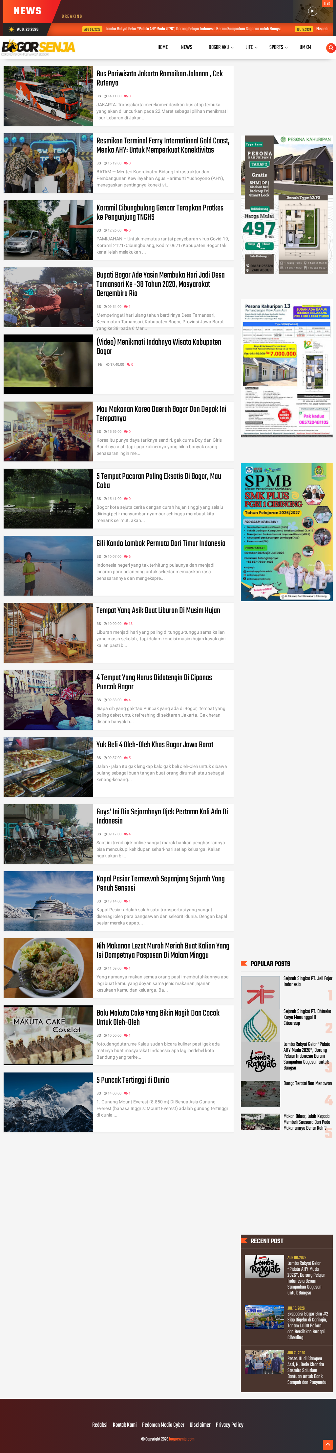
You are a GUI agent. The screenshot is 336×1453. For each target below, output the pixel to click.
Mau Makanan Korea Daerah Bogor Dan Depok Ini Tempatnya (161, 414)
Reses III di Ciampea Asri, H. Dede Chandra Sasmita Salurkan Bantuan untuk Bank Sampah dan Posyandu (306, 1371)
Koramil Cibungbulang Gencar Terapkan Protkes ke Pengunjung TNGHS (159, 213)
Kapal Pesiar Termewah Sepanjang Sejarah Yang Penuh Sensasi (160, 884)
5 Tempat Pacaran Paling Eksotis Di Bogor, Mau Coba (158, 481)
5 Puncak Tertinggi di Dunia (132, 1080)
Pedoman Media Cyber (163, 1425)
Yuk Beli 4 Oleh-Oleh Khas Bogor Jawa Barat (154, 744)
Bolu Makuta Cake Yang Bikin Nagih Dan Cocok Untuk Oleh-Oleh (158, 1018)
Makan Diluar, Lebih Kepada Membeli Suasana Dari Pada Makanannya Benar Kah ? (307, 1122)
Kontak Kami (125, 1425)
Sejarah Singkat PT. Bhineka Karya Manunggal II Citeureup (307, 1017)
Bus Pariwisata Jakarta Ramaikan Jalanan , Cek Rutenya (159, 78)
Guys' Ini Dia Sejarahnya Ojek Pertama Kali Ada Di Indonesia (162, 816)
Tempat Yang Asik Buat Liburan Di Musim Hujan (158, 610)
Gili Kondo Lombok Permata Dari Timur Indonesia (160, 543)
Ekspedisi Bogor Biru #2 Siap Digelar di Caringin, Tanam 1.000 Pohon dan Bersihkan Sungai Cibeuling (307, 1326)
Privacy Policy (229, 1425)
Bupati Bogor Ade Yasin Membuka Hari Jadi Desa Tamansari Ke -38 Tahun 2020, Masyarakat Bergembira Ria (160, 284)
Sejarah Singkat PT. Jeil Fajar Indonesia (308, 981)
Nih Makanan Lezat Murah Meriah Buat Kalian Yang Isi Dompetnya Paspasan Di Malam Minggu (162, 951)
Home (163, 47)
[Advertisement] (287, 656)
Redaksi (100, 1425)
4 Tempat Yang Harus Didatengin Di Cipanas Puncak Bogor (154, 682)
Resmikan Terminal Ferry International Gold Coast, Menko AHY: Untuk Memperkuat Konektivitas (163, 146)
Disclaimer (200, 1425)
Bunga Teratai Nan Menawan (308, 1083)
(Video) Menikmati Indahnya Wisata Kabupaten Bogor (158, 347)
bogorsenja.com (182, 1439)
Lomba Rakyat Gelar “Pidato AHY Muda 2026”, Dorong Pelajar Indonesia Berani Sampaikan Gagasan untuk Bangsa (175, 29)
